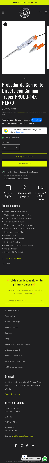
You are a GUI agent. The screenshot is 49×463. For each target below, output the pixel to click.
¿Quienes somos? (12, 310)
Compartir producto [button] (13, 258)
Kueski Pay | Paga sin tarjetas (17, 344)
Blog (7, 339)
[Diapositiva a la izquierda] (19, 78)
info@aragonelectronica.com (24, 436)
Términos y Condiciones (15, 361)
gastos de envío (22, 112)
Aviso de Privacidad (13, 356)
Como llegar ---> (12, 394)
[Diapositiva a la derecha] (30, 78)
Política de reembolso (14, 367)
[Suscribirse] (41, 301)
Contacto (9, 333)
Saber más (20, 132)
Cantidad (5, 142)
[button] (3, 12)
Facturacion (10, 316)
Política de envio (12, 327)
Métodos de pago (12, 322)
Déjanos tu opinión (13, 350)
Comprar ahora (25, 163)
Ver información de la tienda (16, 179)
